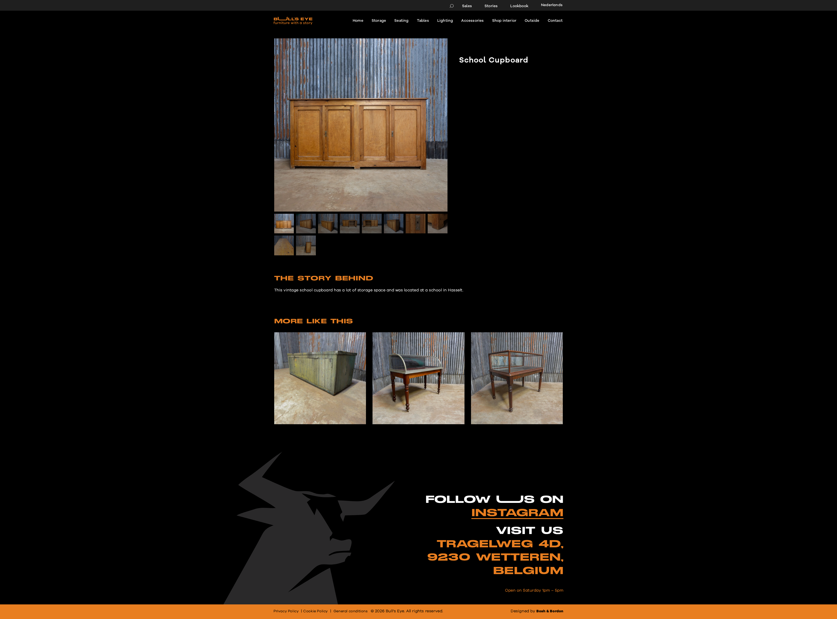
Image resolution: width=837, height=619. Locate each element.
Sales (467, 5)
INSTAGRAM (517, 513)
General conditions (350, 611)
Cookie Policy (315, 611)
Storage (379, 20)
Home (358, 20)
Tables (423, 20)
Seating (401, 20)
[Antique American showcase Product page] (418, 378)
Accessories (472, 20)
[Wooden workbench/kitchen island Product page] (320, 378)
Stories (491, 5)
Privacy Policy (286, 611)
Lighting (445, 20)
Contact (555, 20)
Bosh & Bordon (549, 611)
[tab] (323, 279)
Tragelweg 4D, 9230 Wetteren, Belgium (495, 557)
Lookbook (519, 5)
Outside (532, 20)
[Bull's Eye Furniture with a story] (293, 21)
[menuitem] (550, 5)
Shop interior (504, 20)
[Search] (452, 6)
